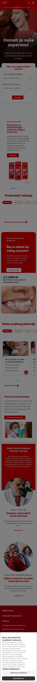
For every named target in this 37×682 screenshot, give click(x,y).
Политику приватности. (11, 669)
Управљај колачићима (18, 673)
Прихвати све (18, 678)
